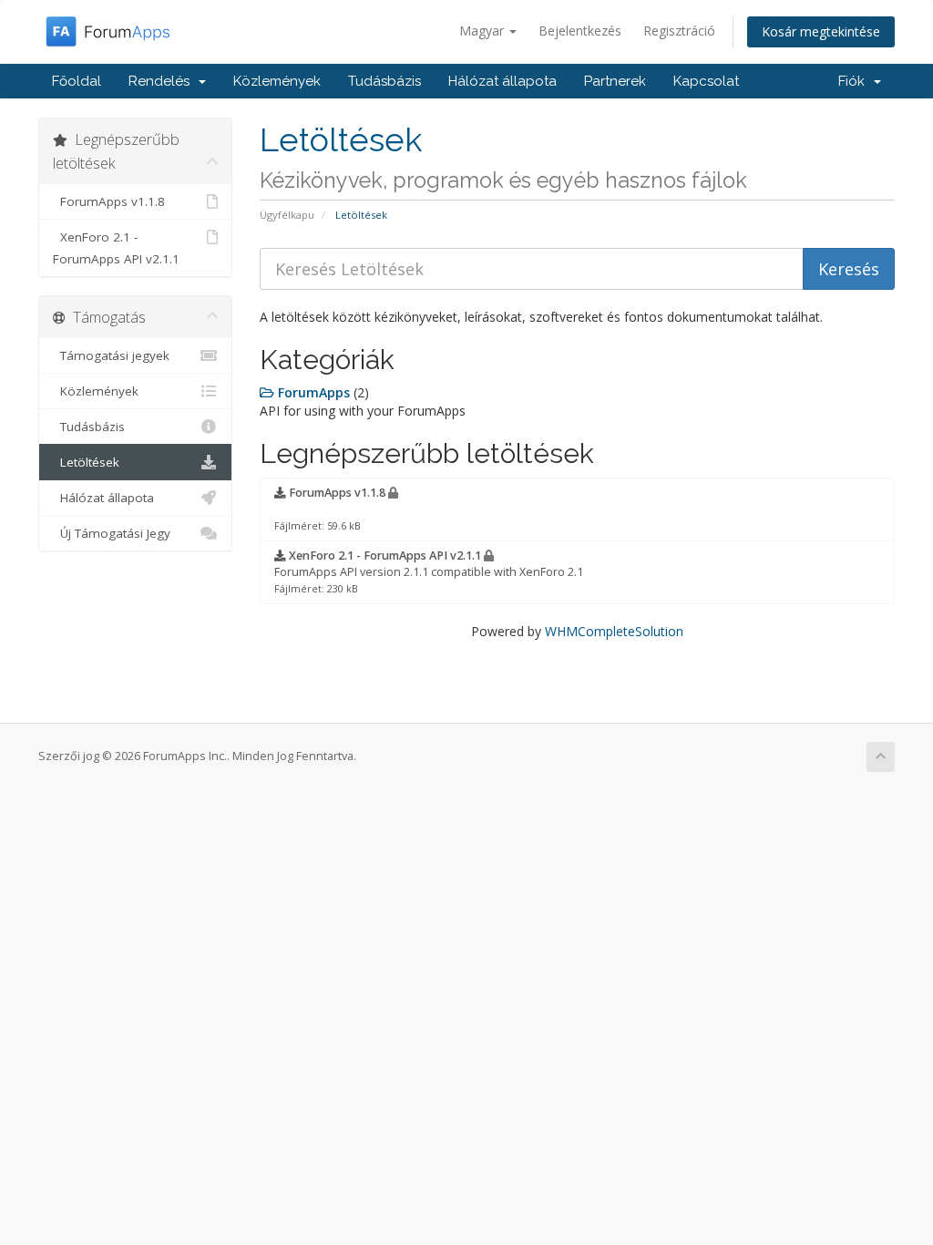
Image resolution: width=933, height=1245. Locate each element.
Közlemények (277, 81)
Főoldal (76, 81)
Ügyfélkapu (287, 214)
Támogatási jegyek (111, 355)
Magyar (483, 30)
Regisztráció (679, 30)
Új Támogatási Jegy (111, 533)
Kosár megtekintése (821, 31)
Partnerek (615, 81)
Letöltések (86, 462)
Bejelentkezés (579, 30)
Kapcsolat (706, 81)
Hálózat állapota (502, 81)
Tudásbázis (384, 81)
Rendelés (162, 81)
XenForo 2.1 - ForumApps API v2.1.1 (116, 248)
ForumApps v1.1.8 (109, 201)
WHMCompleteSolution (614, 631)
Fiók (855, 81)
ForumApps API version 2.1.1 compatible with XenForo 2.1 (428, 571)
